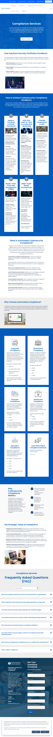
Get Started (48, 1)
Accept (36, 731)
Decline (45, 731)
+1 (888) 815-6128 (39, 1)
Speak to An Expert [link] (26, 39)
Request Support (31, 1)
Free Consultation (12, 1)
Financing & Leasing (22, 1)
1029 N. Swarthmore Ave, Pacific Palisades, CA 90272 (15, 693)
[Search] (51, 8)
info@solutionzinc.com (13, 703)
